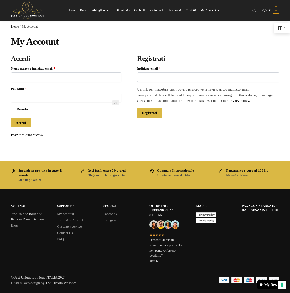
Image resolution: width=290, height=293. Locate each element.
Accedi (21, 122)
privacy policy (239, 100)
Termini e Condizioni (72, 220)
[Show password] (115, 102)
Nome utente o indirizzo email (39, 68)
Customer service (69, 226)
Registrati (149, 113)
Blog (14, 225)
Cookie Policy (206, 220)
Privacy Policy (206, 214)
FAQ (60, 239)
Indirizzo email (155, 68)
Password (25, 88)
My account (65, 214)
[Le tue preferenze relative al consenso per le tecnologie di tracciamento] (282, 285)
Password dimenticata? (27, 135)
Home (15, 26)
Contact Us (65, 233)
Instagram (110, 220)
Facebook (110, 214)
